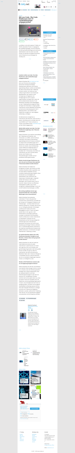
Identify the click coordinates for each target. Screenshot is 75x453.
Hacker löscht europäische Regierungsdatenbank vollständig (52, 156)
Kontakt (21, 434)
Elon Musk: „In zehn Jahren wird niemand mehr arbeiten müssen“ (52, 143)
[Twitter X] (53, 7)
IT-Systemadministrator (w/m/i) (49, 53)
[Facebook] (51, 7)
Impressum (22, 439)
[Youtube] (55, 7)
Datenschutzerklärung (23, 418)
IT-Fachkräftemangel (32, 298)
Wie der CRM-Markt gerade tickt (23, 396)
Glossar (33, 435)
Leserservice (34, 436)
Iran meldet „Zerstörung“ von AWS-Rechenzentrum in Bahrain (52, 149)
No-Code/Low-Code (34, 81)
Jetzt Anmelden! (35, 408)
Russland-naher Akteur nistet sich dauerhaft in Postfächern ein (51, 137)
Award (33, 437)
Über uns (21, 435)
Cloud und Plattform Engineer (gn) (49, 57)
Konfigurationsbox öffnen (49, 445)
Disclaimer (22, 440)
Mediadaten (34, 434)
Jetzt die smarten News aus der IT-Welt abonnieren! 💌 (24, 407)
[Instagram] (49, 7)
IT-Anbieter (34, 440)
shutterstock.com (50, 447)
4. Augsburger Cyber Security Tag (49, 45)
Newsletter (34, 439)
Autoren (33, 441)
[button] (20, 10)
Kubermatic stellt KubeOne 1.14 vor (23, 381)
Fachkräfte (23, 298)
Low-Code (23, 300)
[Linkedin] (47, 7)
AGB (20, 437)
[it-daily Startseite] (25, 4)
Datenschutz (22, 436)
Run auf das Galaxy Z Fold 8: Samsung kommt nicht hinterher (52, 130)
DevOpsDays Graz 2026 (47, 34)
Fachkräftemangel (37, 123)
